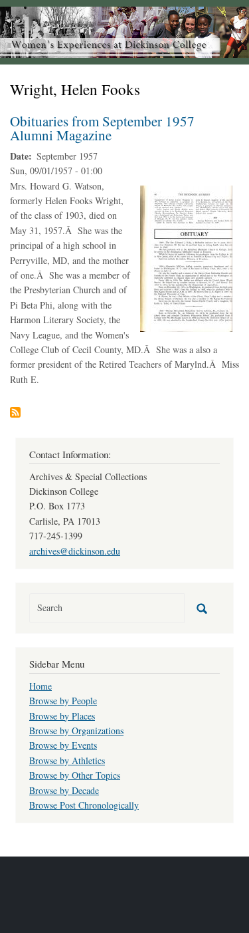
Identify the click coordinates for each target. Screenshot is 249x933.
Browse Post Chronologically (84, 805)
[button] (186, 257)
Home (40, 686)
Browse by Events (63, 745)
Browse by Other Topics (74, 775)
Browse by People (63, 700)
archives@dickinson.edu (74, 551)
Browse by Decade (64, 790)
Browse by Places (62, 716)
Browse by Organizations (76, 730)
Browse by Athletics (67, 760)
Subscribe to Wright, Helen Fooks (15, 412)
